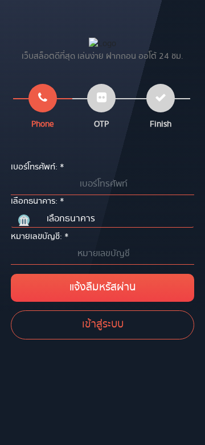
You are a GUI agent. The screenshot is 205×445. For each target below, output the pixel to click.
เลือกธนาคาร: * (37, 201)
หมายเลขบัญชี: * (40, 236)
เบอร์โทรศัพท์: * (37, 167)
